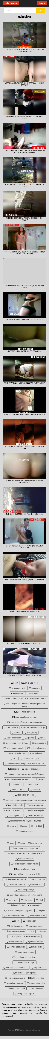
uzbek (40, 900)
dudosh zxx (17, 784)
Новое (42, 3)
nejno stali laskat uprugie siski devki (26, 874)
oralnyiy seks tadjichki (25, 993)
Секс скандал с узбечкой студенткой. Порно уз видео (24, 185)
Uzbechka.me (11, 3)
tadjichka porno (39, 967)
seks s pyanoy (36, 843)
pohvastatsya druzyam (26, 869)
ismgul (24, 826)
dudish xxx (39, 779)
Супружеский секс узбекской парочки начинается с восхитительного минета (24, 151)
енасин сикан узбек (32, 769)
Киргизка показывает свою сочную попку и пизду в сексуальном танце (24, 253)
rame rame (33, 693)
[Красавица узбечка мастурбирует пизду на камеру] (24, 400)
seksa (22, 843)
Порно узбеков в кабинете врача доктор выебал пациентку (24, 547)
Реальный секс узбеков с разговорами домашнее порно (24, 448)
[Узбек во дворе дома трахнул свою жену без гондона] (24, 204)
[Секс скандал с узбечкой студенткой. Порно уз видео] (24, 170)
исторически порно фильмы (16, 743)
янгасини (36, 790)
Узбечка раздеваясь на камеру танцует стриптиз (24, 319)
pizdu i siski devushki (16, 884)
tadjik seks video (37, 978)
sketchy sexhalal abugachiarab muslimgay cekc (25, 764)
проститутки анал (18, 790)
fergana (41, 910)
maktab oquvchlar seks (15, 748)
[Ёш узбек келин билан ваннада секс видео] (24, 629)
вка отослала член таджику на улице (25, 821)
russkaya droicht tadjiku (25, 962)
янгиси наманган (36, 805)
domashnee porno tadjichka (25, 957)
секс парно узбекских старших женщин (26, 722)
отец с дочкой (12, 727)
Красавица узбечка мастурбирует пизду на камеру (24, 415)
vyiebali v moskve (15, 942)
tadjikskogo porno (35, 926)
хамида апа (18, 693)
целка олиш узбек (31, 683)
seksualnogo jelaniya (25, 890)
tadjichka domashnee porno (16, 967)
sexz (14, 758)
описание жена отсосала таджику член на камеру (25, 800)
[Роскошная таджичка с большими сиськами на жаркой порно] (24, 466)
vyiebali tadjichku (33, 936)
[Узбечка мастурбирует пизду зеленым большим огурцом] (24, 69)
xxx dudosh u (33, 784)
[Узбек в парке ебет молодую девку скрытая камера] (24, 369)
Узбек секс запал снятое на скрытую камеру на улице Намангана (24, 50)
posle (11, 843)
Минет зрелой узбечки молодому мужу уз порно (24, 580)
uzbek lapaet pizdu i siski (16, 879)
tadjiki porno (16, 936)
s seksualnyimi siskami (15, 916)
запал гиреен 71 (15, 816)
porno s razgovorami (17, 947)
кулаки (19, 810)
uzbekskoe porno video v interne (25, 864)
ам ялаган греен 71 (35, 816)
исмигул (12, 826)
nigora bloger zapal (13, 738)
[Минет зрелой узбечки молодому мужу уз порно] (24, 565)
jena (32, 931)
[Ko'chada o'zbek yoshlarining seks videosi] (24, 661)
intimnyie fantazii (18, 905)
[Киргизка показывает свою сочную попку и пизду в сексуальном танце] (24, 237)
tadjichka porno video (25, 952)
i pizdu (16, 921)
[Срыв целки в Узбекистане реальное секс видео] (24, 500)
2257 (24, 1032)
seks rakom (27, 900)
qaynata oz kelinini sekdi (17, 753)
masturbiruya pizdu (37, 916)
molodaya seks (37, 988)
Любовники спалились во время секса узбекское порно (24, 118)
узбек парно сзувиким (26, 712)
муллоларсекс (40, 743)
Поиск (40, 10)
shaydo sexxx (38, 753)
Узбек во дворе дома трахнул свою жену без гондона (24, 219)
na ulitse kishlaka (38, 879)
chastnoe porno (36, 884)
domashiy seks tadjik (16, 988)
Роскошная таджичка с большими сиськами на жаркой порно (24, 481)
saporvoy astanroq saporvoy (26, 717)
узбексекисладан (25, 831)
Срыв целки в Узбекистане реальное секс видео (24, 514)
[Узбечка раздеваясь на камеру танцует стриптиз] (24, 305)
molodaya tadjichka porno (26, 973)
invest (15, 683)
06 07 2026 (37, 826)
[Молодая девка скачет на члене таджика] (24, 337)
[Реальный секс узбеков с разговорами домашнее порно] (24, 432)
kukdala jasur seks (16, 805)
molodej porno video (37, 983)
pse (8, 810)
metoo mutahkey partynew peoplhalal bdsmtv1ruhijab (25, 698)
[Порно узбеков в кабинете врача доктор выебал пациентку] (24, 531)
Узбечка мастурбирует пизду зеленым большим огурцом (24, 84)
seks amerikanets (26, 859)
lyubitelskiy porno (16, 926)
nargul (42, 738)
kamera (43, 931)
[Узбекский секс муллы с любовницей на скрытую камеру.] (24, 271)
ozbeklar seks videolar (25, 795)
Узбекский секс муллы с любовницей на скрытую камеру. (24, 287)
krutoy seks (12, 900)
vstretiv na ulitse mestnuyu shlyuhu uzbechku (26, 853)
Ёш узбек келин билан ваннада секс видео (24, 643)
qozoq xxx (15, 769)
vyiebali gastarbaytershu (15, 931)
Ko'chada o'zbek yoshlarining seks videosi (24, 675)
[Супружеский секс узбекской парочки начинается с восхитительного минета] (24, 136)
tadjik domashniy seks (16, 978)
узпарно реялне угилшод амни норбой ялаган (25, 774)
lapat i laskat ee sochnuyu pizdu (25, 848)
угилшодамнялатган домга (19, 779)
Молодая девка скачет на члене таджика (24, 351)
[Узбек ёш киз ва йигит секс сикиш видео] (24, 597)
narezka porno (36, 947)
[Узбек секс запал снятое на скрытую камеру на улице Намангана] (24, 35)
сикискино (35, 688)
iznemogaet (35, 905)
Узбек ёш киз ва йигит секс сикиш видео (24, 611)
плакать (17, 732)
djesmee (30, 738)
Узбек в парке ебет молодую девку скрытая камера (24, 383)
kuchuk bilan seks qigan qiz (34, 727)
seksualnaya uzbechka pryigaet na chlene (25, 895)
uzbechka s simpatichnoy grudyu (19, 910)
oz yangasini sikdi (18, 688)
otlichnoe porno (31, 921)
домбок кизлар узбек (36, 810)
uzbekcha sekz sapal (30, 758)
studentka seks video (14, 983)
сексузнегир (32, 732)
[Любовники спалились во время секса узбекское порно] (24, 102)
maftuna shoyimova (38, 748)
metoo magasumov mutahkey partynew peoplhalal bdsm (25, 705)
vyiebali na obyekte (35, 942)
